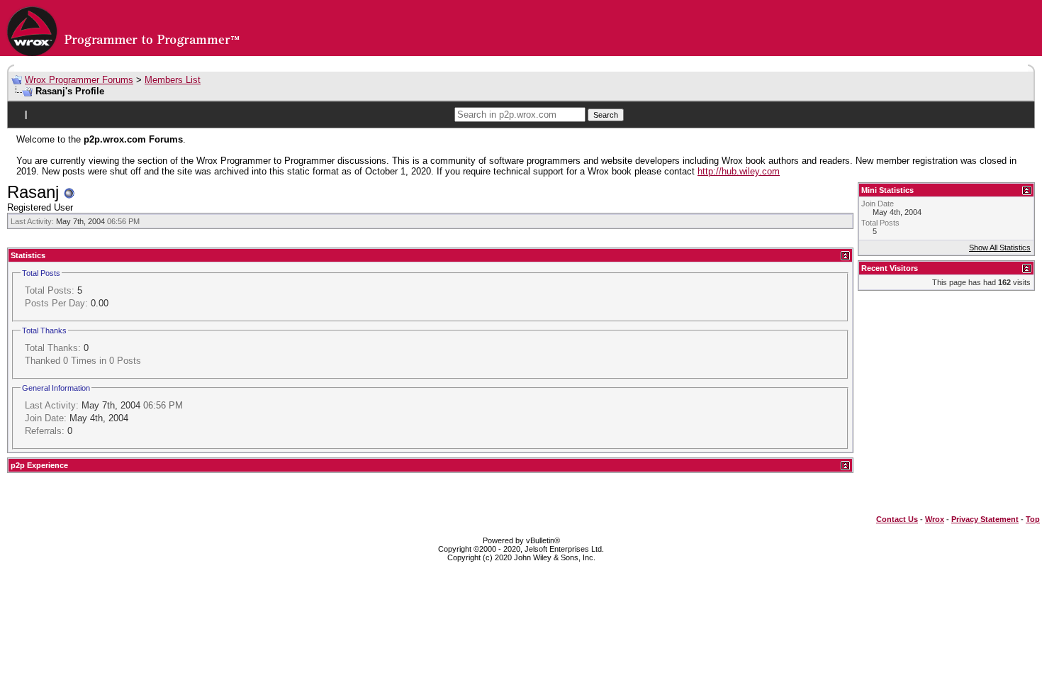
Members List (173, 79)
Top (1033, 519)
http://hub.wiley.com (739, 171)
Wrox (934, 519)
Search (605, 115)
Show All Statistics (1000, 247)
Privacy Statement (985, 519)
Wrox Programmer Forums (79, 79)
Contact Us (897, 519)
